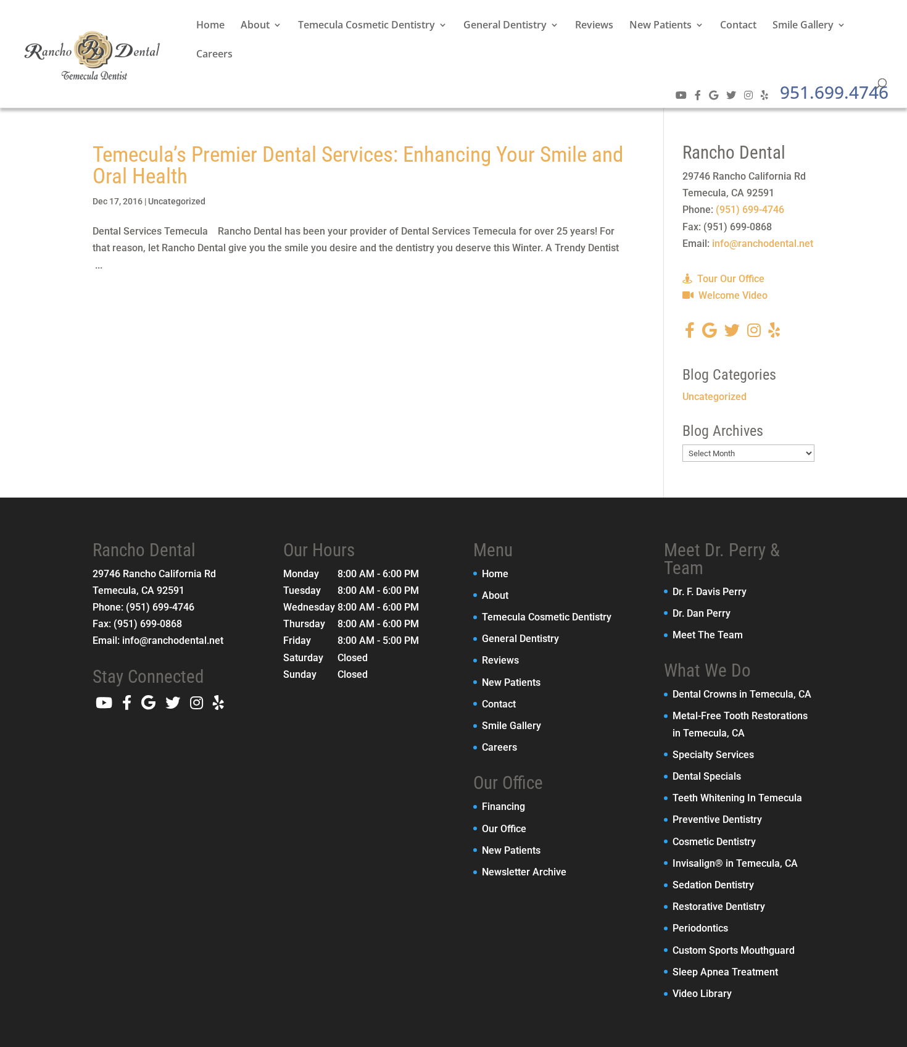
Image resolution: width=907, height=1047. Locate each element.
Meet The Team (708, 635)
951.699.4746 (834, 92)
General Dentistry (505, 25)
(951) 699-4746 (750, 209)
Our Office (504, 829)
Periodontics (700, 928)
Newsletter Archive (524, 872)
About (255, 25)
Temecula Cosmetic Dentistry (366, 25)
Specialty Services (713, 755)
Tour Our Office (729, 279)
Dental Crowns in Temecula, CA (742, 694)
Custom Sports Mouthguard (734, 950)
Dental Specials (707, 776)
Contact (738, 25)
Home (210, 25)
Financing (503, 806)
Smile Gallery (803, 25)
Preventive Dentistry (717, 819)
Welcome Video (732, 295)
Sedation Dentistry (713, 885)
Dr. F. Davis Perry (710, 592)
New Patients (660, 25)
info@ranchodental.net (762, 243)
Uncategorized (176, 201)
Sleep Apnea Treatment (725, 972)
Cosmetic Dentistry (714, 842)
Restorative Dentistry (719, 906)
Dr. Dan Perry (702, 613)
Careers (214, 54)
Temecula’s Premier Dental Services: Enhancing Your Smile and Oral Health (358, 165)
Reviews (594, 25)
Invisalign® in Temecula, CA (735, 863)
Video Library (702, 993)
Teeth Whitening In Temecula (737, 798)
